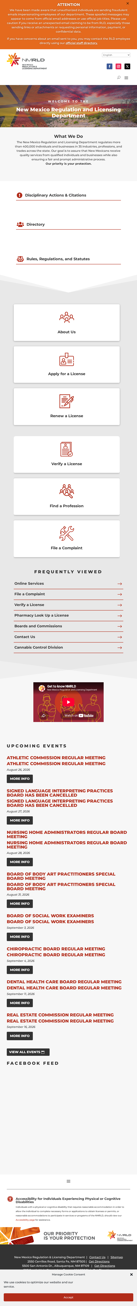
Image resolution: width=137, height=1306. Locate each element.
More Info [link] (20, 779)
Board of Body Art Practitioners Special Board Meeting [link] (61, 876)
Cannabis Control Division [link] (38, 647)
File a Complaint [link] (66, 548)
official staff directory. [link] (82, 43)
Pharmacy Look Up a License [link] (41, 615)
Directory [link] (36, 224)
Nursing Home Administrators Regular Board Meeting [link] (67, 834)
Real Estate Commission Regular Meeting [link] (60, 1014)
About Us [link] (67, 332)
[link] (27, 68)
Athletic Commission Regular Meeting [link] (56, 757)
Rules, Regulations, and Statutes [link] (58, 259)
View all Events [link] (24, 1052)
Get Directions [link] (99, 1261)
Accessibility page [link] (25, 1219)
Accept (68, 1297)
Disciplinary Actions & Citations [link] (55, 195)
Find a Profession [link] (67, 506)
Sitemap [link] (117, 1257)
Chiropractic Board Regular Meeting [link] (56, 948)
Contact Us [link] (24, 637)
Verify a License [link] (66, 464)
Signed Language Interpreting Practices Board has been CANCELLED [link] (60, 793)
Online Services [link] (29, 583)
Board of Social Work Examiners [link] (50, 915)
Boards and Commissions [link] (38, 626)
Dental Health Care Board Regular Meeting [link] (64, 981)
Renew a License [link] (66, 416)
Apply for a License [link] (66, 374)
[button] (131, 1274)
